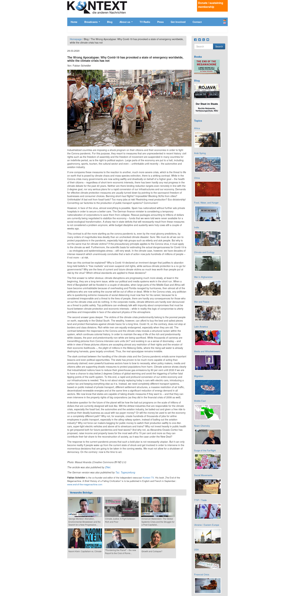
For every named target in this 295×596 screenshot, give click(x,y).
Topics (198, 120)
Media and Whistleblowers (207, 351)
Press (160, 22)
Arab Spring (200, 153)
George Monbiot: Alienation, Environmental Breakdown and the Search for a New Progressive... (84, 521)
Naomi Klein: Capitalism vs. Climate (85, 551)
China (197, 177)
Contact (197, 22)
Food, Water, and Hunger (206, 202)
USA (196, 549)
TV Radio (145, 22)
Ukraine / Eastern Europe (206, 524)
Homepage (76, 39)
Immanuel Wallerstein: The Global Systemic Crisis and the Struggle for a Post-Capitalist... (158, 521)
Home (74, 22)
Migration (198, 376)
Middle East (200, 400)
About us (125, 22)
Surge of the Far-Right (205, 450)
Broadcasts (91, 22)
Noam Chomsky (202, 425)
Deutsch (224, 20)
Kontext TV (148, 477)
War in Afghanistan (203, 277)
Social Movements (203, 475)
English (224, 23)
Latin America (201, 326)
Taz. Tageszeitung (125, 472)
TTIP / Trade (200, 500)
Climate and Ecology (204, 252)
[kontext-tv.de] (97, 7)
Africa (197, 128)
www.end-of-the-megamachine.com (84, 484)
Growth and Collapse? (152, 551)
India (196, 227)
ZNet (107, 467)
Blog (110, 22)
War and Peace (201, 301)
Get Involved (178, 22)
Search (219, 46)
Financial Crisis (201, 574)
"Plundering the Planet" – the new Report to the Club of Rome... (120, 551)
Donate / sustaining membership (210, 5)
